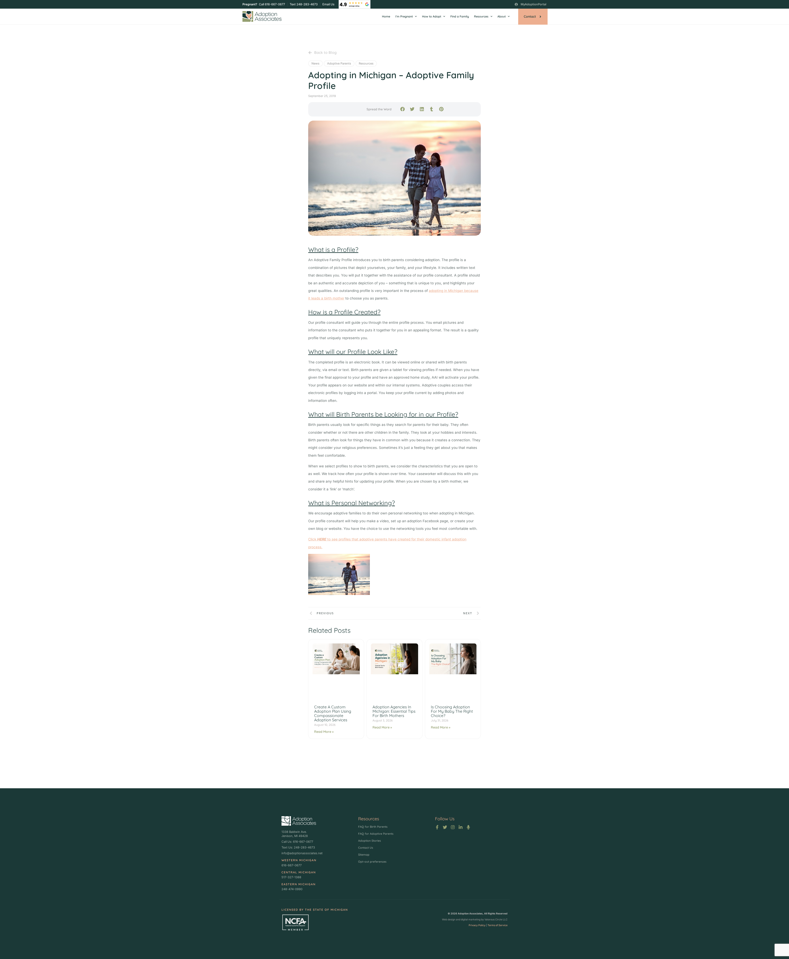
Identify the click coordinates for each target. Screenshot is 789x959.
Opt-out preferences (372, 861)
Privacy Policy (477, 925)
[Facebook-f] (437, 827)
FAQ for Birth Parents (373, 827)
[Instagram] (453, 827)
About (501, 16)
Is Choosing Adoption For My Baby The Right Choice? (452, 711)
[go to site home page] (261, 16)
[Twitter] (445, 827)
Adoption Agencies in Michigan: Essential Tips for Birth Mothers (394, 711)
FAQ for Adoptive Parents (375, 834)
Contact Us (365, 847)
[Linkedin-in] (460, 827)
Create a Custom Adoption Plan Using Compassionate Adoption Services (332, 713)
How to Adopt (431, 16)
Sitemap (363, 854)
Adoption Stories (369, 841)
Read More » (324, 732)
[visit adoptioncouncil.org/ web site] (295, 922)
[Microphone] (468, 827)
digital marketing (470, 919)
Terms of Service (498, 925)
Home (386, 16)
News (315, 63)
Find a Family (459, 16)
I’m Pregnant (404, 16)
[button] (402, 109)
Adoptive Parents (339, 63)
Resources (481, 16)
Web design (448, 919)
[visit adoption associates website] (298, 821)
